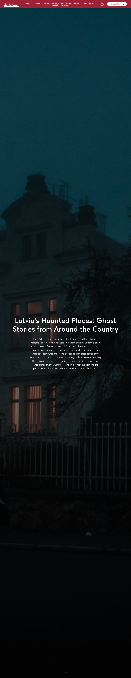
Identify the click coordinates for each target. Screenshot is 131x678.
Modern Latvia (87, 3)
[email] (102, 4)
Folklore (46, 3)
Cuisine (76, 3)
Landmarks (65, 5)
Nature (68, 3)
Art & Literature (57, 3)
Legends (55, 5)
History (38, 3)
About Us (29, 3)
